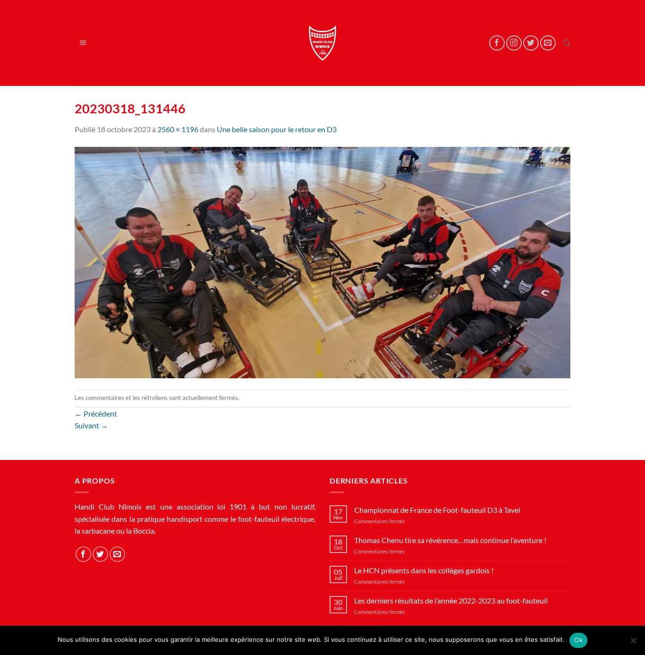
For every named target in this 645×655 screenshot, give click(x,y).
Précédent (96, 413)
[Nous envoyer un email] (548, 43)
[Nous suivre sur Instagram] (514, 43)
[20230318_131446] (322, 261)
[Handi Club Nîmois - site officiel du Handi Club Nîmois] (323, 43)
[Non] (633, 643)
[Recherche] (566, 43)
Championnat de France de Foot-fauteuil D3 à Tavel (437, 509)
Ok (578, 640)
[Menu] (83, 43)
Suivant (91, 425)
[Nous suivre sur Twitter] (531, 43)
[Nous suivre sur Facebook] (497, 43)
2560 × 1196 (177, 129)
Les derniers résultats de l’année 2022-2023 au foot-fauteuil (451, 600)
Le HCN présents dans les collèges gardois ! (423, 570)
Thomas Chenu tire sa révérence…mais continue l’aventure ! (450, 540)
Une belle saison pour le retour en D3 (277, 129)
